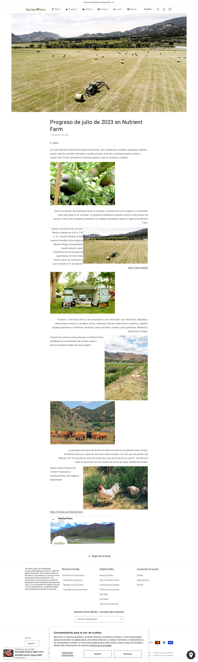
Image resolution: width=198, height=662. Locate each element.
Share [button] (55, 143)
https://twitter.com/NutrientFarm (66, 512)
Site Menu (104, 599)
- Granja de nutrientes (72, 580)
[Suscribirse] (120, 619)
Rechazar (127, 654)
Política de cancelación (163, 653)
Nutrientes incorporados (73, 575)
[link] (138, 267)
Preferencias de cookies (163, 655)
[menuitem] (56, 9)
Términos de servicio (109, 604)
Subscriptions (143, 580)
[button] (158, 9)
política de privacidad (109, 585)
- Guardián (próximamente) (74, 589)
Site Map (104, 594)
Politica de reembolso (110, 589)
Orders (140, 575)
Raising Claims (106, 575)
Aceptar (97, 654)
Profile (140, 585)
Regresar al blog (101, 556)
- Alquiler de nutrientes (72, 585)
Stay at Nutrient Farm (109, 580)
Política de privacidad (100, 645)
